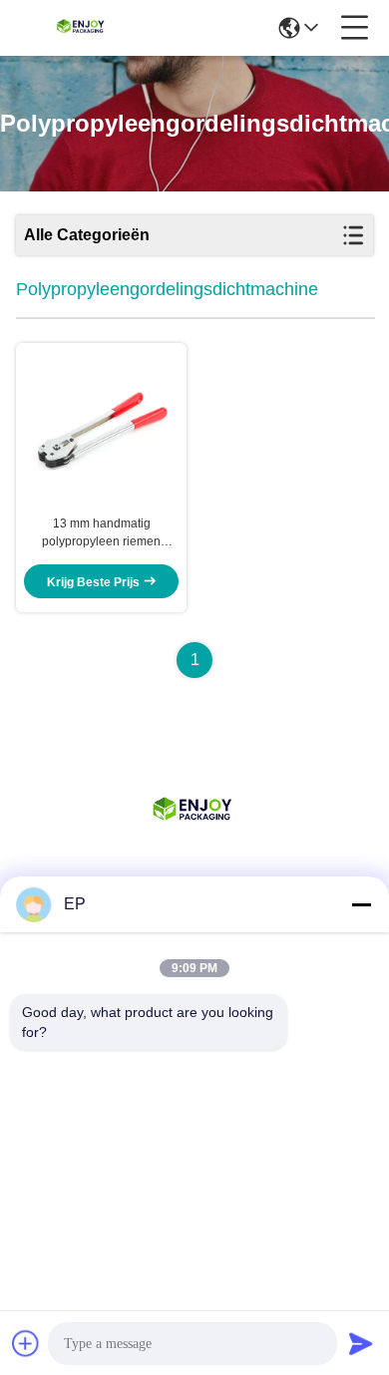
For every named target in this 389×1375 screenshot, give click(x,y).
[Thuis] (194, 836)
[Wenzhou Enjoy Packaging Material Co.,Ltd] (82, 28)
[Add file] (26, 1343)
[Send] (361, 1343)
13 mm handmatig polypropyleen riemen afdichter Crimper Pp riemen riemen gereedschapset (101, 533)
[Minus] (361, 904)
